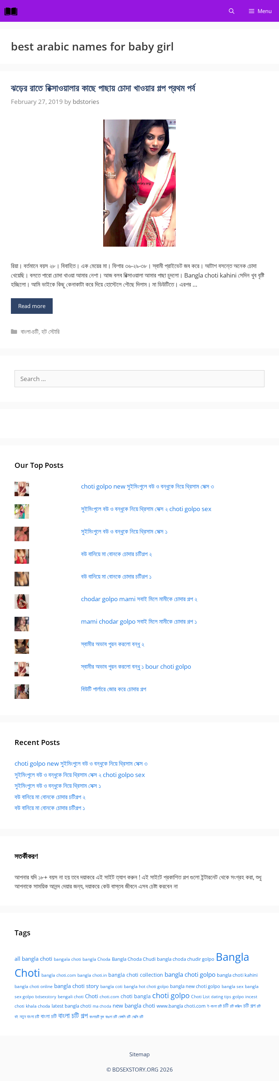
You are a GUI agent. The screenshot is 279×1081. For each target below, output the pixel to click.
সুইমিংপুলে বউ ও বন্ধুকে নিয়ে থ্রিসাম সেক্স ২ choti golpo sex (146, 509)
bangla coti (111, 986)
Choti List (200, 996)
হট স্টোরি (50, 331)
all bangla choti (33, 958)
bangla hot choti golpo (146, 986)
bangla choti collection (135, 974)
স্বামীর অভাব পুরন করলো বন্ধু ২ (112, 644)
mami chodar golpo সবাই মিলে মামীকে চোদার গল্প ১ (139, 621)
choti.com (109, 996)
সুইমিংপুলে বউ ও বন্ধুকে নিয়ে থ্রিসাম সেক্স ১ (124, 531)
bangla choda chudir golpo (185, 959)
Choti (91, 996)
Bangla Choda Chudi (133, 959)
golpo (238, 996)
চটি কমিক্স (236, 1006)
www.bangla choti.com (181, 1006)
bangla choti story (76, 985)
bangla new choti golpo (195, 986)
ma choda (102, 1006)
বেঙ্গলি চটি (124, 1016)
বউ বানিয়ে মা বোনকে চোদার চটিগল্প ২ (116, 554)
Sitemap (139, 1054)
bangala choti (67, 959)
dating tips (221, 996)
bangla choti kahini (237, 975)
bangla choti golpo (190, 974)
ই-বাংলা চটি (214, 1006)
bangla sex (232, 986)
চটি (226, 1005)
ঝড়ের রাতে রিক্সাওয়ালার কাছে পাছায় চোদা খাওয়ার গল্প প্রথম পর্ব (103, 87)
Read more (31, 305)
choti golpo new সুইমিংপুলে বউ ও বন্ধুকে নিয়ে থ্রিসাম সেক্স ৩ (147, 486)
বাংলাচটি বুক (96, 1016)
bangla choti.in (92, 975)
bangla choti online (34, 986)
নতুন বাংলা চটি (29, 1016)
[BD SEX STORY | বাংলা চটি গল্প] (13, 11)
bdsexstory (45, 996)
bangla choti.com (58, 975)
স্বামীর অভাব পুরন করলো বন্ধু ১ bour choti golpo (136, 666)
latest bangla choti (71, 1006)
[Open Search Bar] (232, 11)
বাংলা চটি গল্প (73, 1015)
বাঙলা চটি (111, 1016)
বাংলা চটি (49, 1016)
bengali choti (71, 996)
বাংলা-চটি (30, 331)
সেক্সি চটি (137, 1016)
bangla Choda (96, 959)
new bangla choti (134, 1005)
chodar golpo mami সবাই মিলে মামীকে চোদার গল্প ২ (139, 599)
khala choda (38, 1006)
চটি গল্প (249, 1005)
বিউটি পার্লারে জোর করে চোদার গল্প (113, 689)
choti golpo (171, 995)
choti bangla (136, 996)
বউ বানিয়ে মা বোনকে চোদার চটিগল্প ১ (116, 576)
